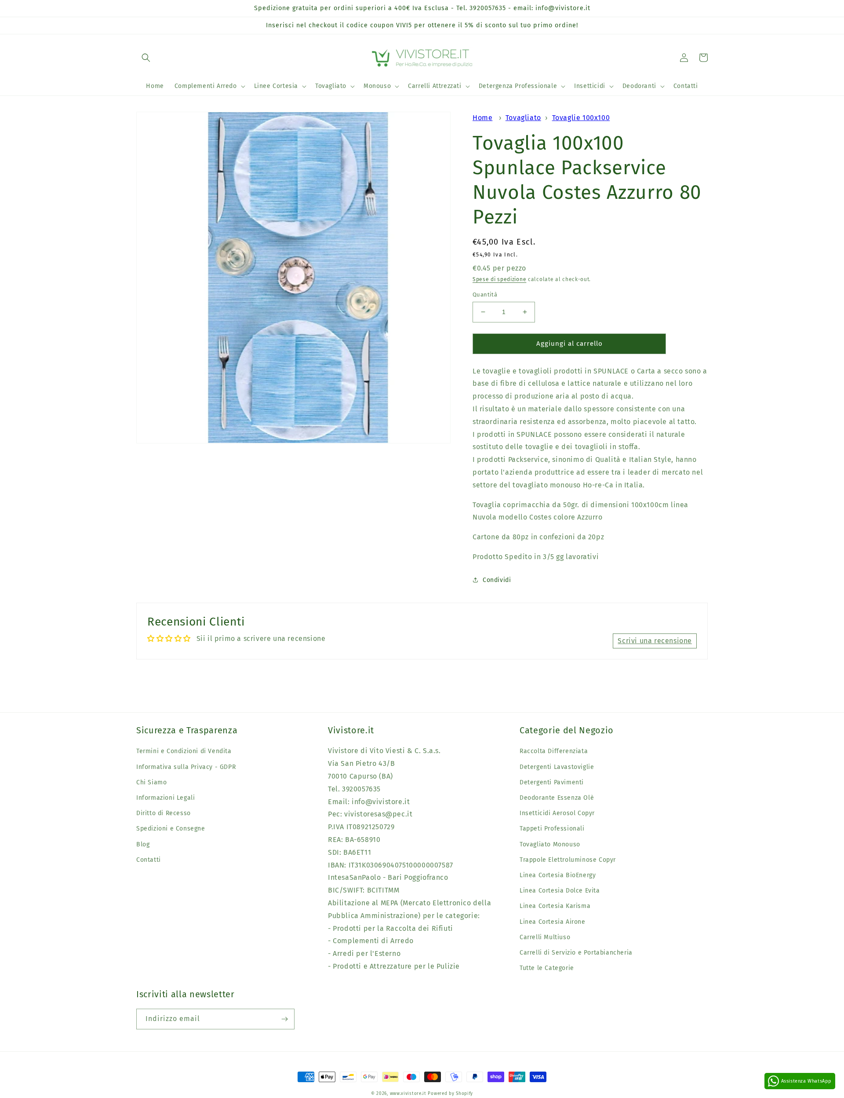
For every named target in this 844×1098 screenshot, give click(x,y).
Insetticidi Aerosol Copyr (557, 813)
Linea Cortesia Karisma (555, 906)
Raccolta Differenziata (554, 751)
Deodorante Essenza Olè (557, 798)
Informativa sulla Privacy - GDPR (186, 767)
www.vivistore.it (408, 1093)
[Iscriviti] (284, 1019)
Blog (142, 844)
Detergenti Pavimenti (552, 782)
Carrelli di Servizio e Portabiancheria (576, 952)
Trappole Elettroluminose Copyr (568, 860)
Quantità (485, 294)
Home (482, 117)
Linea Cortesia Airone (553, 922)
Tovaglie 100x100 (581, 117)
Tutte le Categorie (547, 968)
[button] (146, 57)
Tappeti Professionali (552, 828)
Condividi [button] (497, 580)
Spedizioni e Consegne (170, 828)
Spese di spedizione (499, 279)
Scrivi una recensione (655, 641)
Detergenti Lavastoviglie (557, 767)
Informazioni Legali (165, 798)
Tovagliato (523, 117)
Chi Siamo (151, 782)
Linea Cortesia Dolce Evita (560, 890)
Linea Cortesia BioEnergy (558, 875)
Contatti (148, 860)
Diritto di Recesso (163, 813)
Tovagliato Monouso (550, 844)
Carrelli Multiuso (545, 937)
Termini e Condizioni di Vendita (184, 751)
